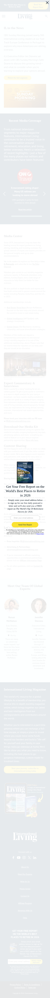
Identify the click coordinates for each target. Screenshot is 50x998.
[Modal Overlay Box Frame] (25, 499)
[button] (47, 2)
